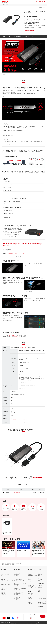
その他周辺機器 (3, 593)
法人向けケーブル (17, 587)
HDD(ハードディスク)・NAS (5, 574)
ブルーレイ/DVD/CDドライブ (5, 576)
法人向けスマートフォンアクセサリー (20, 590)
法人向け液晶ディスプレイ (18, 585)
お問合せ (29, 599)
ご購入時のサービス (31, 585)
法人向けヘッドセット (17, 589)
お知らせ (29, 602)
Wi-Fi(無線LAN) (3, 571)
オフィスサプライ (17, 597)
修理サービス (30, 598)
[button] (37, 477)
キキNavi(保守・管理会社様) (42, 603)
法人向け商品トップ (17, 571)
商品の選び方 (30, 573)
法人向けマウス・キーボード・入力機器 (20, 588)
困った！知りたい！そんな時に (32, 575)
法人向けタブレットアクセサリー (19, 592)
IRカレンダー (40, 588)
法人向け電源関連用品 (17, 593)
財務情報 (39, 591)
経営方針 (39, 590)
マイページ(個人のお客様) (42, 598)
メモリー (2, 578)
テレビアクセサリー (4, 592)
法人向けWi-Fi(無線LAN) (18, 573)
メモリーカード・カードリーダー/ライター (7, 580)
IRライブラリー (40, 587)
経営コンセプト (40, 574)
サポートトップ (30, 593)
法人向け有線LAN (17, 574)
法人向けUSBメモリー (17, 581)
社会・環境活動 (40, 576)
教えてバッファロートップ (32, 571)
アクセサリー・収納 (4, 590)
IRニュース (39, 586)
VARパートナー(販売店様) (42, 601)
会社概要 (39, 573)
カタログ (29, 601)
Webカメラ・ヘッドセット (5, 585)
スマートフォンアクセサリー (5, 587)
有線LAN (2, 573)
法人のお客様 (40, 606)
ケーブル (2, 583)
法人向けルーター (17, 575)
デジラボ (29, 579)
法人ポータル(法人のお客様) (42, 599)
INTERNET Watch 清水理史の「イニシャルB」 (16, 253)
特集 (28, 578)
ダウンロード (30, 596)
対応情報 (29, 597)
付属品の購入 (30, 604)
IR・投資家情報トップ (41, 585)
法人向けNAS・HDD (17, 576)
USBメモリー (3, 579)
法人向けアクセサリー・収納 (18, 594)
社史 (38, 578)
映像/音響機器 (3, 581)
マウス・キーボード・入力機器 (5, 584)
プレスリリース (40, 579)
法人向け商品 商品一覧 (18, 600)
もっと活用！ (30, 574)
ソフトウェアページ (11, 335)
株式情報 (39, 592)
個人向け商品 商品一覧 (4, 594)
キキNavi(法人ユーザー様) (42, 602)
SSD (1, 575)
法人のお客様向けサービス (32, 587)
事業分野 (39, 575)
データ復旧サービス (31, 588)
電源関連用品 (3, 589)
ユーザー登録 (30, 603)
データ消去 (16, 599)
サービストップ (30, 583)
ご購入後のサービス (31, 586)
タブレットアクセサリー (4, 588)
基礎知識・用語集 (30, 576)
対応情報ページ (17, 336)
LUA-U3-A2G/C (17, 492)
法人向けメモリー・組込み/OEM (19, 580)
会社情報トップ (40, 571)
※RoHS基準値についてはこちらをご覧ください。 (20, 419)
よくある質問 (30, 594)
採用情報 (39, 580)
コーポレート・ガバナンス (42, 594)
